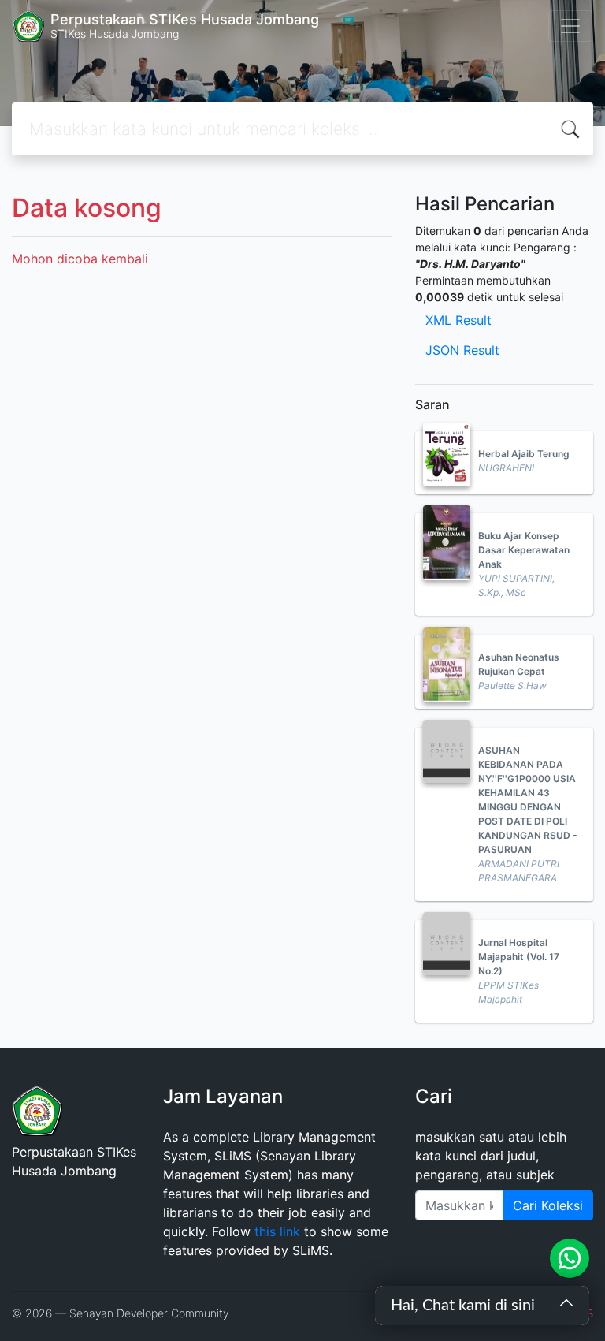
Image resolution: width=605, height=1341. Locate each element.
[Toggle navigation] (570, 26)
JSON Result (462, 350)
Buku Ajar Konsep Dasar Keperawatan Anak (524, 550)
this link (277, 1231)
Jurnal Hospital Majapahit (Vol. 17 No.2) (518, 957)
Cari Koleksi (548, 1205)
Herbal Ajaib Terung (524, 454)
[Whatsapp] (569, 1258)
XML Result (458, 320)
